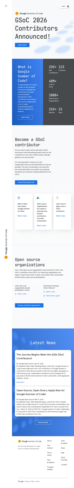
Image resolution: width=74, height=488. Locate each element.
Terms (37, 481)
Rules (32, 481)
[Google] (21, 481)
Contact (64, 465)
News (63, 448)
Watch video (22, 216)
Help (62, 453)
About (49, 441)
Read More (20, 382)
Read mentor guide (51, 296)
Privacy (27, 481)
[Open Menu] (6, 6)
